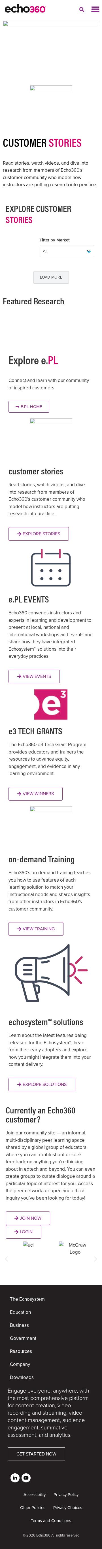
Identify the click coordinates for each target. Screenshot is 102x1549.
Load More (51, 277)
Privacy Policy (66, 1494)
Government (23, 1338)
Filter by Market (55, 240)
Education (20, 1312)
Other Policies (32, 1507)
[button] (81, 9)
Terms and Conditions (51, 1520)
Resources (21, 1351)
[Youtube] (26, 1477)
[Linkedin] (15, 1477)
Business (19, 1325)
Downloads (22, 1377)
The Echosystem (27, 1299)
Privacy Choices (67, 1507)
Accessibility (35, 1494)
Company (20, 1364)
